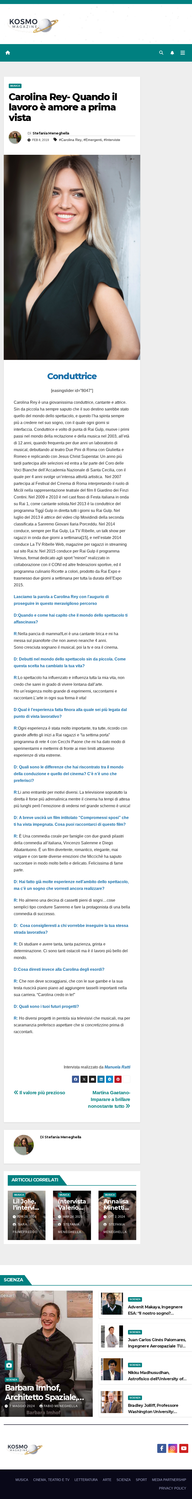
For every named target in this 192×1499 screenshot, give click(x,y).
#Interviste (112, 140)
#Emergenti (93, 140)
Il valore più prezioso (41, 1092)
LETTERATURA (86, 1480)
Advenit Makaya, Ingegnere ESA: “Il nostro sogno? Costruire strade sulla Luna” (155, 1313)
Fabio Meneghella (61, 1406)
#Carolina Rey (70, 140)
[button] (161, 53)
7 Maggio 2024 (23, 1406)
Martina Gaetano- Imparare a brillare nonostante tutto (109, 1099)
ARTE (107, 1480)
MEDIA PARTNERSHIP (169, 1480)
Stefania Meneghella (50, 133)
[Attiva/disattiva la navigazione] (182, 53)
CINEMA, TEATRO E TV (51, 1480)
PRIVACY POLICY (172, 1488)
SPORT (141, 1480)
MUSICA (15, 85)
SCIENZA (11, 1379)
